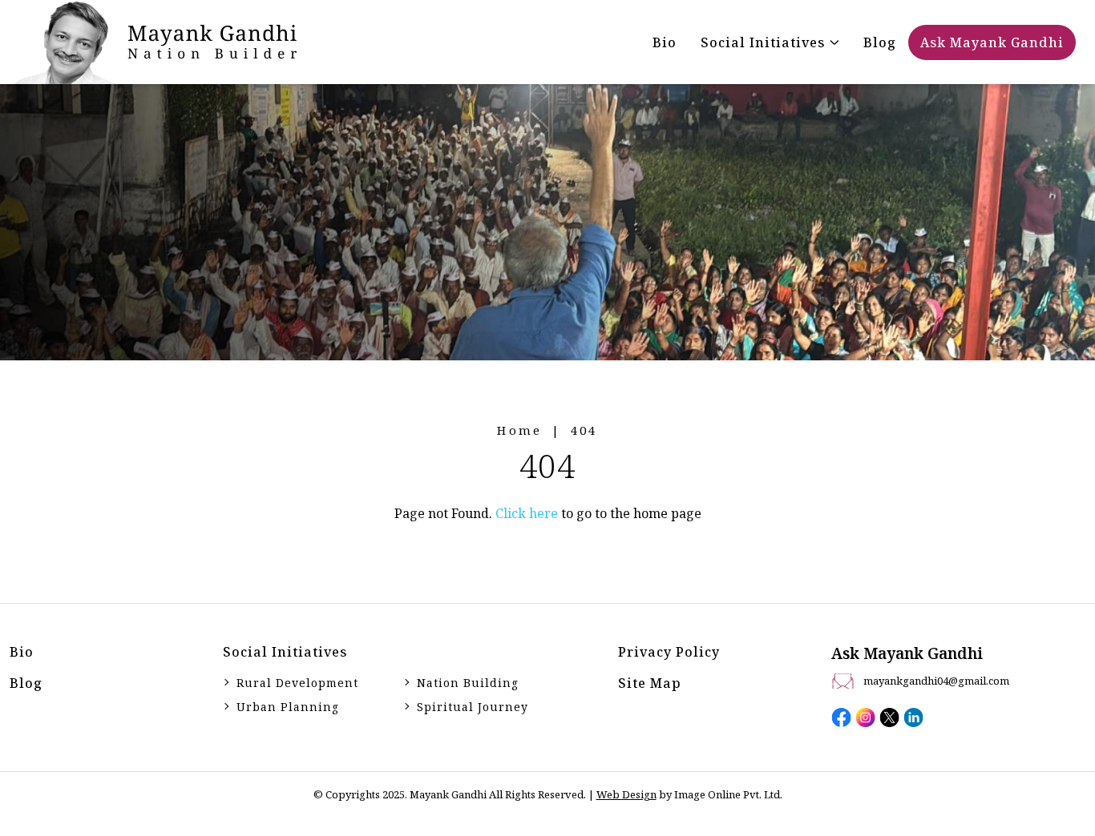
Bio (22, 652)
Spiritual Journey (472, 706)
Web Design (626, 794)
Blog (26, 683)
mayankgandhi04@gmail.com (936, 680)
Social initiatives (285, 652)
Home (519, 430)
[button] (770, 42)
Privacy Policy (669, 652)
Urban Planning (287, 706)
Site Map (649, 683)
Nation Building (468, 682)
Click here (526, 513)
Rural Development (297, 682)
